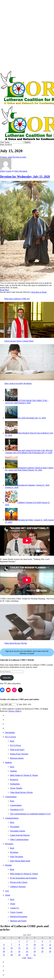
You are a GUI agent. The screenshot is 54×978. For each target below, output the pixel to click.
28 (12, 955)
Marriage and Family (18, 921)
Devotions (9, 844)
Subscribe (7, 678)
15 (19, 948)
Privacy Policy (15, 711)
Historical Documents (18, 916)
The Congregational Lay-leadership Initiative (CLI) (30, 814)
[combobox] (24, 704)
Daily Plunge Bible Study (20, 861)
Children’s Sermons (18, 886)
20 (4, 951)
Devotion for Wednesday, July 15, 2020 (25, 176)
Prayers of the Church (18, 882)
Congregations (11, 797)
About (7, 895)
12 (50, 945)
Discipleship (10, 732)
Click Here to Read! (39, 292)
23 (27, 951)
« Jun (24, 958)
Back (12, 741)
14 (12, 948)
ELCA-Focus (10, 737)
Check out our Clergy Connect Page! (19, 341)
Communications (11, 818)
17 (35, 948)
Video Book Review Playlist (15, 643)
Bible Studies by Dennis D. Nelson (24, 775)
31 (35, 955)
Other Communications (19, 839)
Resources (14, 779)
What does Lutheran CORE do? (17, 299)
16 (27, 948)
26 (50, 951)
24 (35, 951)
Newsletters (14, 827)
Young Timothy (16, 788)
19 (50, 948)
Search (27, 142)
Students (8, 762)
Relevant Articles (17, 758)
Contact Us (14, 908)
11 (42, 945)
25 (42, 951)
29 (19, 955)
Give (7, 891)
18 (42, 948)
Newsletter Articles (17, 831)
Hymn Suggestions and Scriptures (23, 878)
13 (4, 948)
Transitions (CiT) (17, 809)
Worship (8, 865)
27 (4, 955)
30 (27, 955)
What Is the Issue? (17, 750)
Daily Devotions (20, 171)
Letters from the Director (20, 835)
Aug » (29, 958)
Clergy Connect (16, 912)
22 (19, 951)
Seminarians (15, 784)
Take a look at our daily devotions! (18, 383)
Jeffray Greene (6, 171)
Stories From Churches (19, 754)
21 (12, 951)
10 (35, 945)
